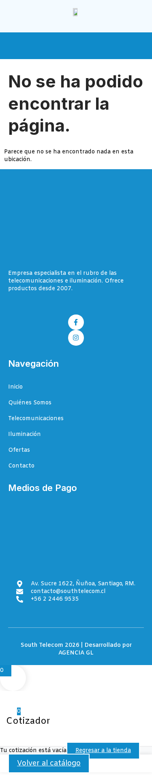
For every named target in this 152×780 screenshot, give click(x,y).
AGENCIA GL (76, 653)
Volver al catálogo (49, 763)
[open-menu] (139, 46)
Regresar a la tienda (103, 750)
